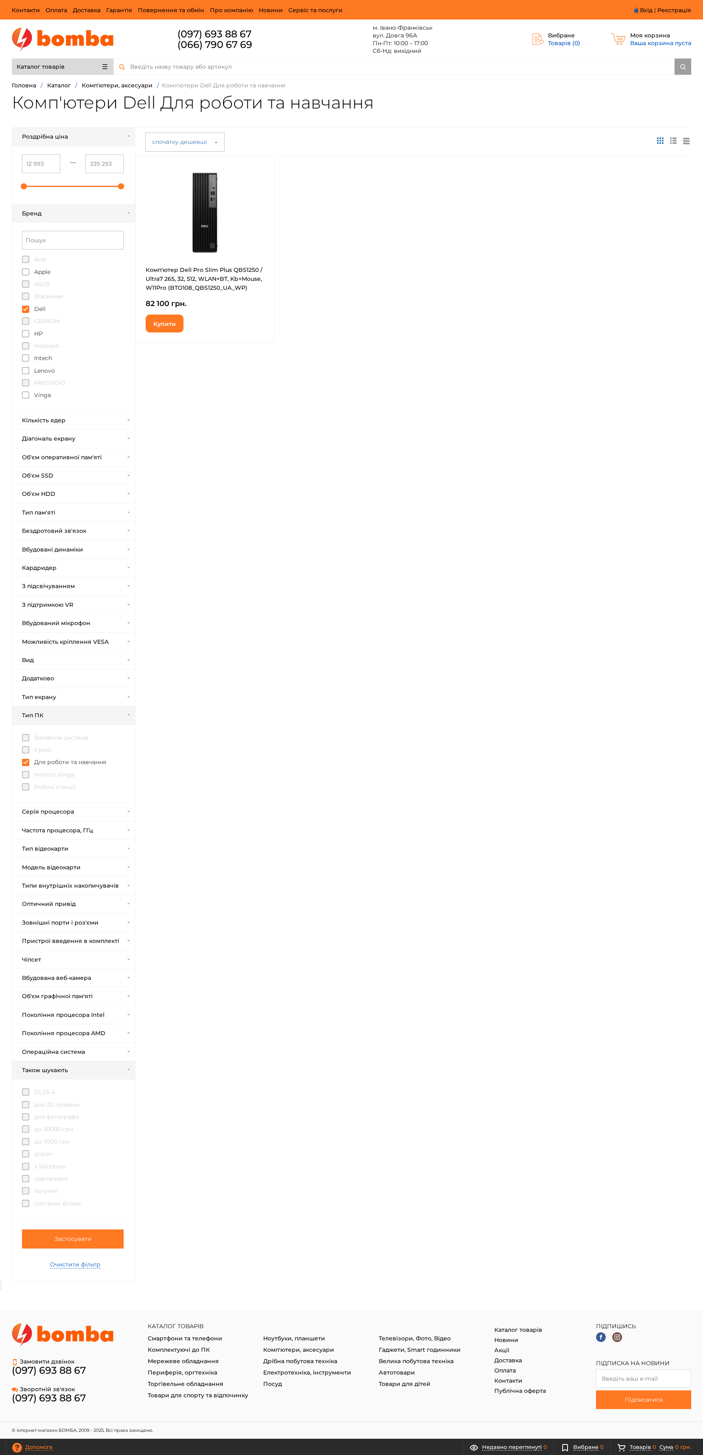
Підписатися (644, 1399)
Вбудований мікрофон (56, 623)
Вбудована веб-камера (56, 978)
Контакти (26, 10)
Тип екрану (39, 697)
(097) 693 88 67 (214, 34)
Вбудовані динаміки (52, 549)
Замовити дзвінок (47, 1361)
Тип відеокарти (45, 848)
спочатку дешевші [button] (180, 142)
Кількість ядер (43, 420)
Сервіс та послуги (315, 10)
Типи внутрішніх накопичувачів (70, 885)
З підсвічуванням (48, 586)
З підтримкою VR (47, 604)
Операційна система (53, 1051)
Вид (28, 660)
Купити (164, 324)
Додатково (38, 678)
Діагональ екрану (48, 438)
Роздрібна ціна (45, 136)
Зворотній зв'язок (47, 1389)
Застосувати (73, 1238)
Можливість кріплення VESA (65, 641)
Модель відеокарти (51, 867)
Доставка (86, 10)
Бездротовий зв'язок (54, 530)
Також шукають (45, 1070)
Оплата (56, 10)
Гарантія (119, 10)
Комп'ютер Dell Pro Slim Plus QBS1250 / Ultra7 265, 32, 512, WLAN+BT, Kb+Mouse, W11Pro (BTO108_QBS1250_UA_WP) (204, 278)
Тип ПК (33, 715)
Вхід (646, 10)
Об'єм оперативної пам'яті (62, 457)
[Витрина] (660, 140)
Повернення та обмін (171, 10)
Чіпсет (31, 959)
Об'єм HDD (38, 493)
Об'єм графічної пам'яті (57, 996)
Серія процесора (48, 811)
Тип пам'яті (38, 512)
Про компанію (231, 10)
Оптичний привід (49, 904)
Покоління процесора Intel (63, 1014)
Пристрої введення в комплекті (70, 941)
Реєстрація (674, 10)
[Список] (686, 140)
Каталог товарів (41, 66)
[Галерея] (673, 140)
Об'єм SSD (37, 475)
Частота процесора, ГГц (57, 830)
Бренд (31, 213)
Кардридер (39, 567)
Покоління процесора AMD (63, 1033)
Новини (271, 10)
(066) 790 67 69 (214, 44)
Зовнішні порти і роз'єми (60, 922)
